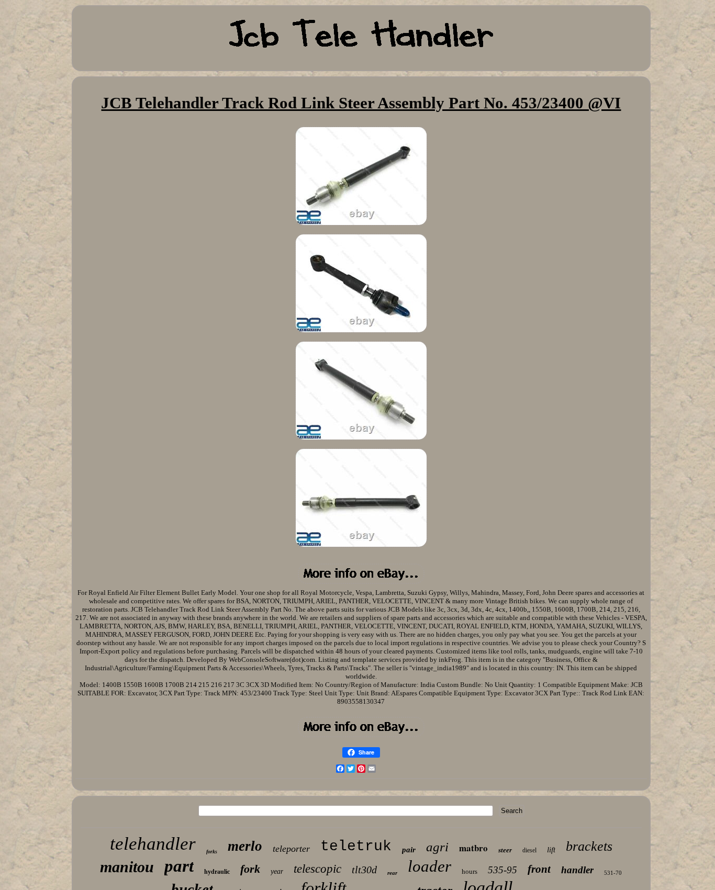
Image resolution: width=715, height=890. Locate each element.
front (539, 869)
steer (505, 850)
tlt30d (364, 869)
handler (577, 869)
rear (392, 873)
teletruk (356, 846)
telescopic (317, 868)
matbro (473, 847)
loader (429, 866)
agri (437, 847)
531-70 (613, 873)
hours (469, 871)
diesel (529, 850)
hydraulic (217, 871)
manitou (127, 866)
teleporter (291, 848)
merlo (245, 846)
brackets (589, 846)
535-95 (502, 869)
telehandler (153, 843)
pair (409, 850)
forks (211, 851)
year (277, 871)
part (179, 866)
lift (551, 850)
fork (250, 868)
